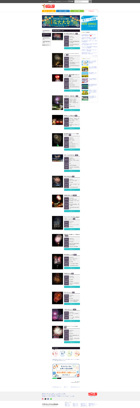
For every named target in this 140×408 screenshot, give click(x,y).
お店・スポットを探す (49, 11)
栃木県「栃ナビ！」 (67, 403)
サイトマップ (63, 394)
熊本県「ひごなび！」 (76, 403)
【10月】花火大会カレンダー (46, 42)
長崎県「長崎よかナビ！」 (92, 403)
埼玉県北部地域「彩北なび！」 (84, 406)
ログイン (53, 1)
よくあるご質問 (50, 394)
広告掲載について (45, 396)
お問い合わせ (58, 394)
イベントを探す (57, 393)
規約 (54, 394)
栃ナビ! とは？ (93, 396)
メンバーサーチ (64, 1)
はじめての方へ (58, 1)
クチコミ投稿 (70, 1)
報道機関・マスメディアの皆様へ (63, 396)
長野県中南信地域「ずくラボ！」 (93, 404)
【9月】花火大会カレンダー (46, 38)
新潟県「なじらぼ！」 (76, 404)
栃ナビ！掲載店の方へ (53, 396)
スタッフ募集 (72, 396)
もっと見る (95, 55)
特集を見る (92, 11)
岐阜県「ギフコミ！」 (84, 404)
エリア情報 (63, 393)
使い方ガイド (44, 394)
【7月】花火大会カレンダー (46, 31)
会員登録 (49, 1)
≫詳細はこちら (72, 48)
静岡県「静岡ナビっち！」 (84, 403)
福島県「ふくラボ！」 (68, 404)
